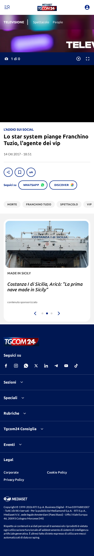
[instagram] (16, 365)
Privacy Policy (14, 480)
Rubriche (11, 413)
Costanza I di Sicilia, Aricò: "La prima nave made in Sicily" (45, 286)
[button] (47, 7)
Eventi (9, 444)
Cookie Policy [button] (57, 472)
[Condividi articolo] (8, 172)
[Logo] (47, 7)
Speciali (10, 398)
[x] (36, 365)
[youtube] (66, 365)
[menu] (7, 7)
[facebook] (6, 365)
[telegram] (56, 365)
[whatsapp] (26, 365)
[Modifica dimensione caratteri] (31, 172)
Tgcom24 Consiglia (20, 429)
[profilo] (87, 7)
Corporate (11, 472)
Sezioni (10, 382)
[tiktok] (76, 365)
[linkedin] (46, 365)
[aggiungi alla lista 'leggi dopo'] (20, 172)
